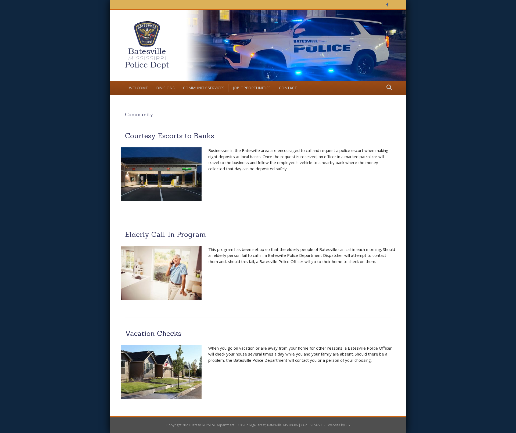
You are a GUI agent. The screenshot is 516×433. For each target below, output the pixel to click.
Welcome (138, 87)
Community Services (203, 87)
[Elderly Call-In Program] (161, 272)
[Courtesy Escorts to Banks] (161, 173)
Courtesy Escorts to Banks (169, 135)
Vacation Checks (153, 333)
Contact (288, 87)
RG (348, 425)
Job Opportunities (252, 87)
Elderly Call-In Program (165, 234)
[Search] (387, 87)
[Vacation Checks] (161, 371)
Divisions (165, 87)
